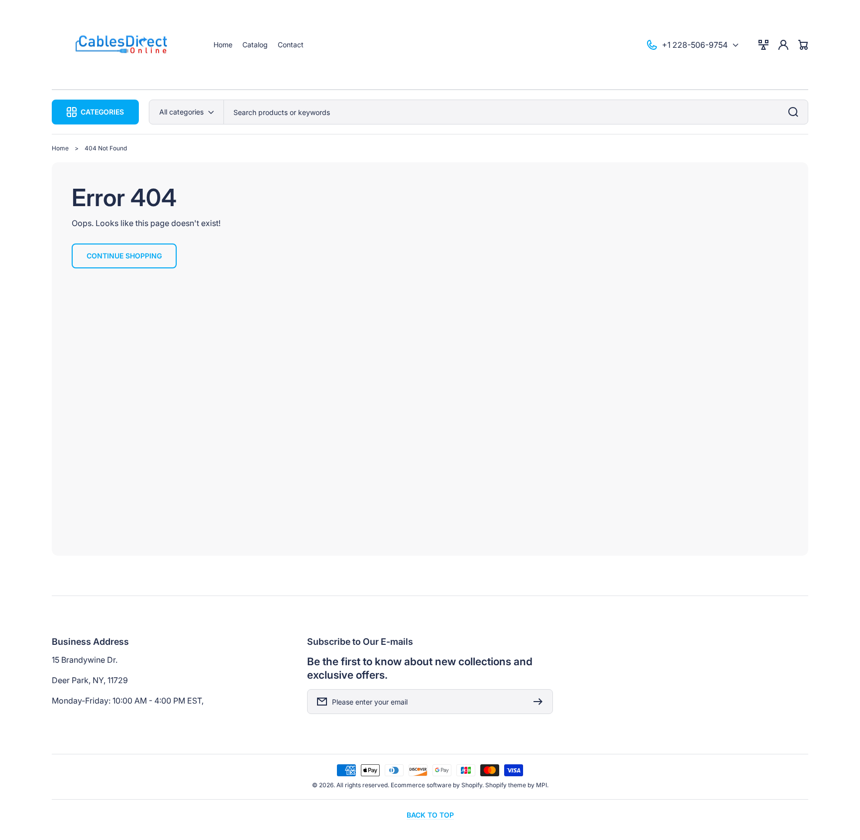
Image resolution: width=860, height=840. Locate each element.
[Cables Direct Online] (123, 45)
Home (60, 148)
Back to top (430, 815)
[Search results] (795, 112)
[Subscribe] (540, 701)
